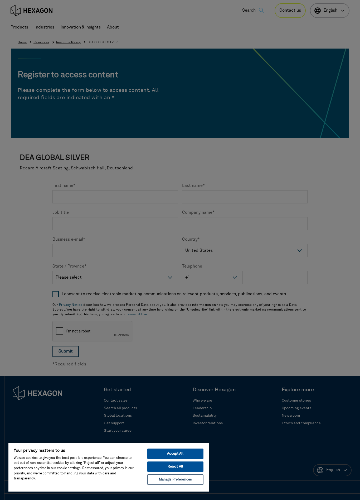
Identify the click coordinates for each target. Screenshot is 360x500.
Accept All (175, 453)
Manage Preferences (175, 479)
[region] (108, 467)
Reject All (175, 466)
